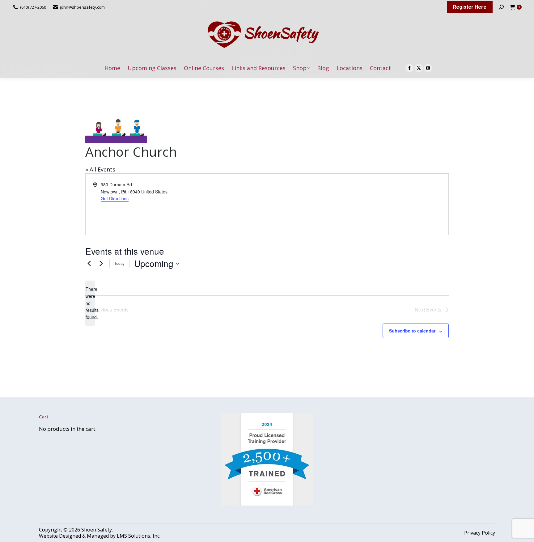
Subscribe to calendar (412, 331)
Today (119, 263)
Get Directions (115, 198)
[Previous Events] (89, 263)
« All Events (100, 169)
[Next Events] (101, 263)
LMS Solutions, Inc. (138, 535)
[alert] (90, 303)
